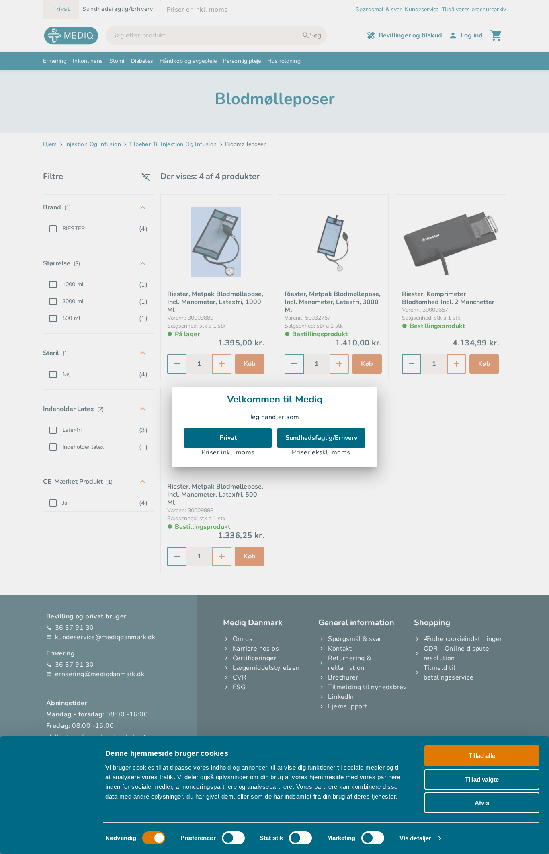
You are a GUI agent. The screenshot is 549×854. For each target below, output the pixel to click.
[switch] (233, 837)
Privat (228, 437)
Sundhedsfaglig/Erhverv (321, 437)
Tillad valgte (482, 779)
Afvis (482, 802)
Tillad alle (482, 755)
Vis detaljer (415, 838)
